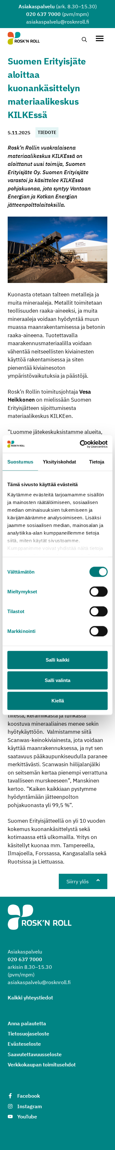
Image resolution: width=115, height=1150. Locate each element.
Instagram (29, 1106)
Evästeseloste (24, 1044)
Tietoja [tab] (96, 461)
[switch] (98, 592)
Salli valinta (57, 680)
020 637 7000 (43, 14)
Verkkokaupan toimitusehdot (42, 1064)
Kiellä (57, 700)
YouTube (27, 1116)
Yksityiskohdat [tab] (59, 461)
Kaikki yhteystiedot (30, 997)
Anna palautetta (27, 1023)
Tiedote (47, 132)
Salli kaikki (57, 660)
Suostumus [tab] (20, 461)
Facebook (28, 1096)
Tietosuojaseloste (28, 1033)
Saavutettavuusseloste (35, 1054)
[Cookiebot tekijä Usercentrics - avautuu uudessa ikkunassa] (81, 444)
